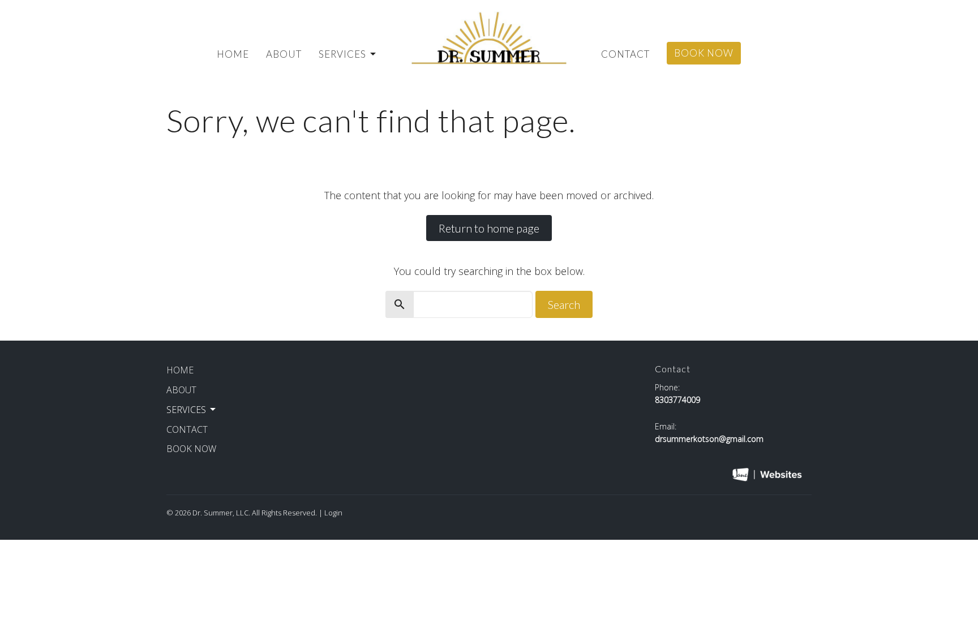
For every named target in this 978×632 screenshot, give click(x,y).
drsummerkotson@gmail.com (709, 438)
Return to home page (489, 228)
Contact (625, 54)
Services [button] (186, 409)
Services (342, 54)
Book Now (704, 53)
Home (233, 54)
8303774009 (677, 399)
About (284, 54)
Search (564, 304)
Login (333, 513)
